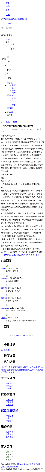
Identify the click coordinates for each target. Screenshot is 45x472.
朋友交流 (7, 255)
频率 (20, 367)
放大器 (31, 367)
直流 (10, 367)
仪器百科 (9, 400)
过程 (28, 255)
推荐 (14, 93)
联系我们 (9, 386)
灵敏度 (8, 370)
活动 (14, 98)
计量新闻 (9, 421)
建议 (12, 44)
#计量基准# (6, 350)
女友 (13, 255)
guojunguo (5, 308)
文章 (8, 24)
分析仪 (25, 367)
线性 (12, 370)
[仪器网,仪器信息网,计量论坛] (14, 19)
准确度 (21, 370)
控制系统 (28, 370)
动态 (11, 95)
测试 (39, 367)
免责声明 (9, 432)
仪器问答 (9, 402)
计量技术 (9, 416)
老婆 (23, 255)
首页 (8, 3)
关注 (14, 90)
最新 (14, 85)
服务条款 (9, 437)
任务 (11, 115)
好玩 (15, 122)
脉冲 (9, 372)
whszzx (4, 268)
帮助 (8, 39)
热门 (14, 88)
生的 (37, 255)
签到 (11, 112)
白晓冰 (4, 288)
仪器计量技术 (9, 410)
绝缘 (35, 367)
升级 (18, 255)
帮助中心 (9, 388)
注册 (8, 15)
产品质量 (39, 370)
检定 (12, 372)
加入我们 (9, 383)
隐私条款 (9, 434)
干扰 (7, 367)
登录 (8, 10)
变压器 (4, 372)
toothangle (5, 278)
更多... (13, 49)
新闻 (34, 370)
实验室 (15, 367)
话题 (8, 6)
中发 (33, 255)
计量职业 (9, 418)
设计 (3, 367)
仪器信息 (9, 405)
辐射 (16, 370)
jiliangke (15, 129)
